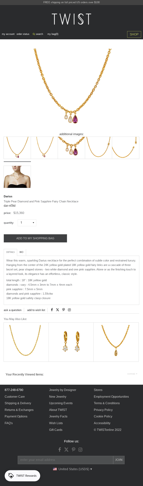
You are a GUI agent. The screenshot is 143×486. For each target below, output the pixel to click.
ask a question (12, 310)
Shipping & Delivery (18, 403)
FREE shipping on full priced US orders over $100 (71, 2)
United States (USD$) (74, 469)
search (39, 34)
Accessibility (102, 423)
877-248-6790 (14, 390)
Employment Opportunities (111, 396)
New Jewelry (57, 396)
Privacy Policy (103, 409)
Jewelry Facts (58, 416)
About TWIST (58, 409)
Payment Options (16, 416)
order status (23, 34)
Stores (98, 390)
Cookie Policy (103, 416)
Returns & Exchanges (19, 409)
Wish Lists (56, 423)
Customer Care (15, 396)
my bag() (52, 34)
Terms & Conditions (107, 403)
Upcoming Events (61, 403)
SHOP (134, 34)
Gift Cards (55, 429)
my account (8, 34)
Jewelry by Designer (62, 390)
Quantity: (10, 222)
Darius (8, 196)
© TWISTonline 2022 (107, 429)
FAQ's (9, 423)
